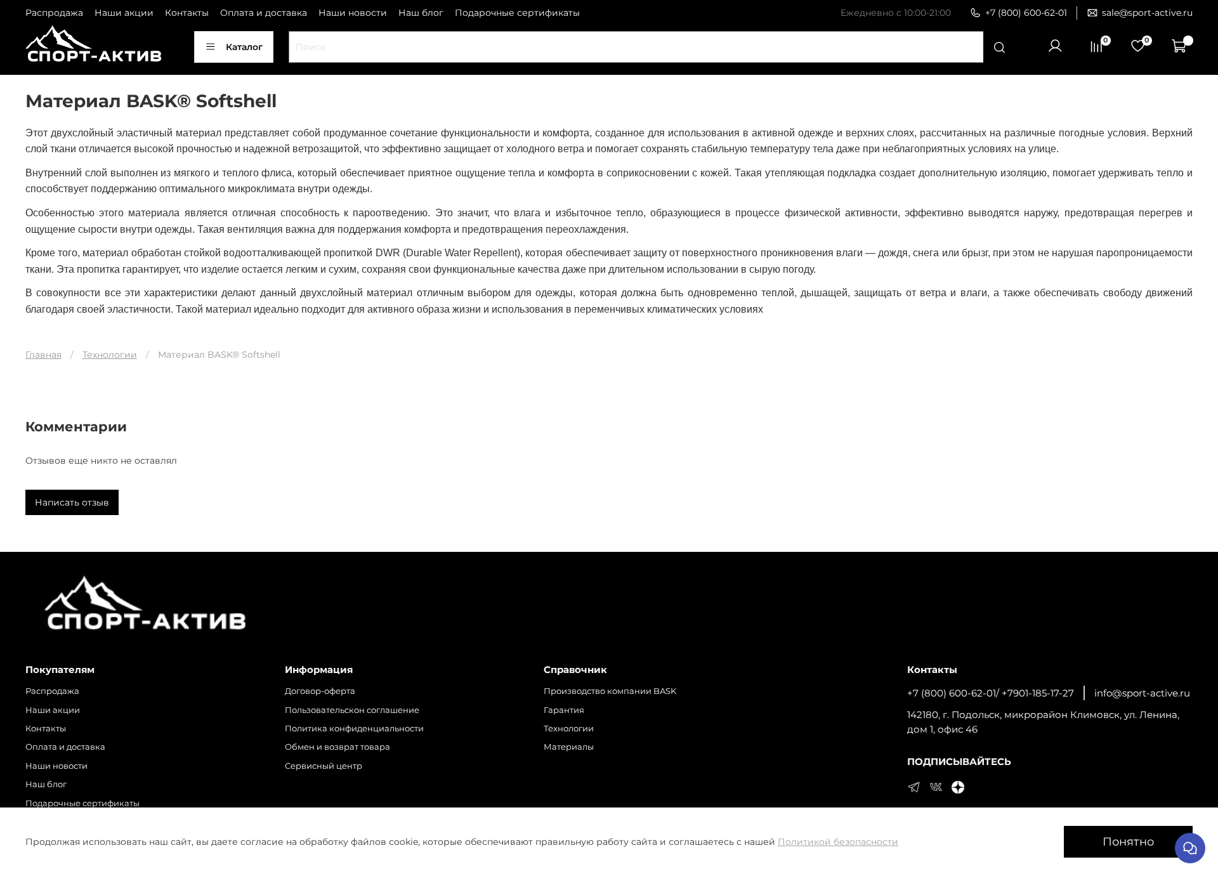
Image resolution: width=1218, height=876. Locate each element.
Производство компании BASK (610, 691)
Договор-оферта (320, 691)
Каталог (244, 47)
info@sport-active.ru (1142, 693)
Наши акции (124, 12)
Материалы (569, 747)
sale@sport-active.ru (1147, 12)
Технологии (109, 354)
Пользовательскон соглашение (352, 710)
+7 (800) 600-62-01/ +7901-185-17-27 (990, 693)
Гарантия (564, 710)
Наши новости (352, 12)
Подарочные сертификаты (517, 12)
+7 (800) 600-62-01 (1026, 12)
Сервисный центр (323, 766)
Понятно (1128, 841)
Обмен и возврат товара (337, 747)
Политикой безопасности (838, 841)
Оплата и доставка (263, 12)
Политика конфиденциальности (354, 728)
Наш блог (420, 12)
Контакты (187, 12)
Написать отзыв (72, 502)
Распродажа (54, 12)
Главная (43, 354)
